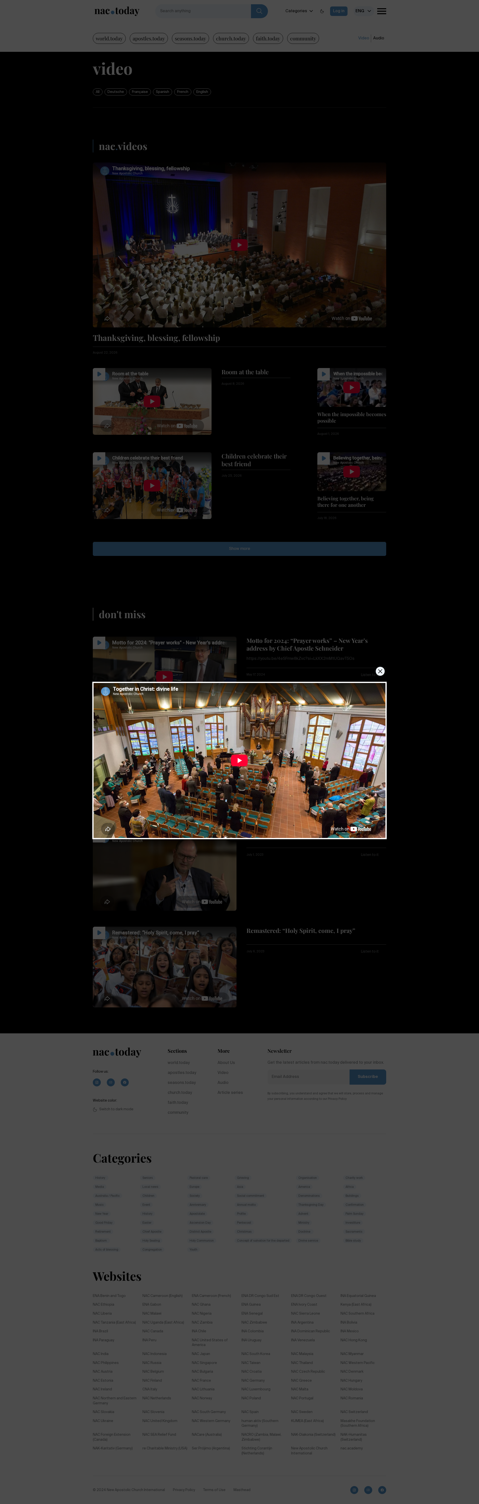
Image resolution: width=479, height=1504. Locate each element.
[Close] (380, 671)
